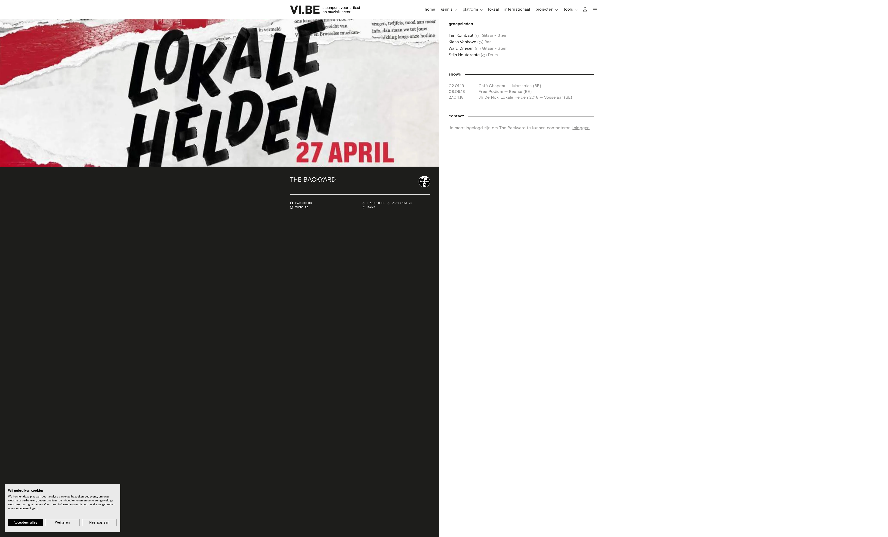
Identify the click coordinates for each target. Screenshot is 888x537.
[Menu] (595, 9)
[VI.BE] (325, 9)
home (430, 10)
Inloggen (580, 128)
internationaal (517, 10)
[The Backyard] (424, 181)
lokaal (493, 10)
